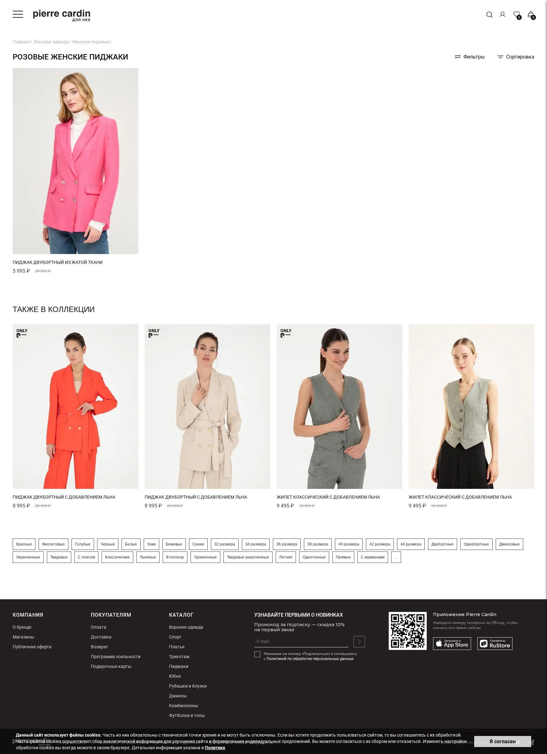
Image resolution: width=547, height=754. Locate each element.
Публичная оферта (32, 646)
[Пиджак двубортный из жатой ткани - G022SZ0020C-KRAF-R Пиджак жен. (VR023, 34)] (75, 253)
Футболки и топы (187, 715)
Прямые (343, 557)
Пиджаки (178, 666)
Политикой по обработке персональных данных (310, 659)
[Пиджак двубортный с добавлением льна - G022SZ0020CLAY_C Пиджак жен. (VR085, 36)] (207, 406)
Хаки (151, 544)
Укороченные (28, 557)
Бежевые (174, 544)
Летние (285, 557)
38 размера (317, 544)
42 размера (379, 544)
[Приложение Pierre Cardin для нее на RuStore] (494, 644)
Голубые (83, 544)
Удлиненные (205, 557)
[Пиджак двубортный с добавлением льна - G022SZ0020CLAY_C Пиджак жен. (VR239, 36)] (75, 406)
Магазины (23, 636)
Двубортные (442, 544)
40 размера (348, 544)
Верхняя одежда (186, 627)
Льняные (148, 557)
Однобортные (476, 544)
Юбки (175, 676)
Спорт (175, 636)
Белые (131, 544)
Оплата (98, 627)
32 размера (224, 544)
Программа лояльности (116, 656)
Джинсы (178, 695)
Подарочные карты (111, 666)
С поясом (86, 557)
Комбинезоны (183, 705)
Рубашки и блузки (188, 686)
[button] (25, 250)
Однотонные (314, 557)
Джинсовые (509, 544)
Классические (117, 557)
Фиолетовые (53, 544)
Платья (177, 646)
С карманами (373, 557)
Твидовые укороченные (248, 557)
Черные (108, 544)
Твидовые (59, 557)
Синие (198, 544)
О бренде (22, 627)
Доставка (101, 636)
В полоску (175, 557)
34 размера (255, 544)
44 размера (410, 544)
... (396, 557)
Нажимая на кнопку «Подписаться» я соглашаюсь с (310, 656)
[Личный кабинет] (503, 14)
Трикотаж (179, 656)
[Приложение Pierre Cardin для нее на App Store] (452, 644)
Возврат (99, 646)
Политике (215, 747)
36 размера (286, 544)
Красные (24, 544)
